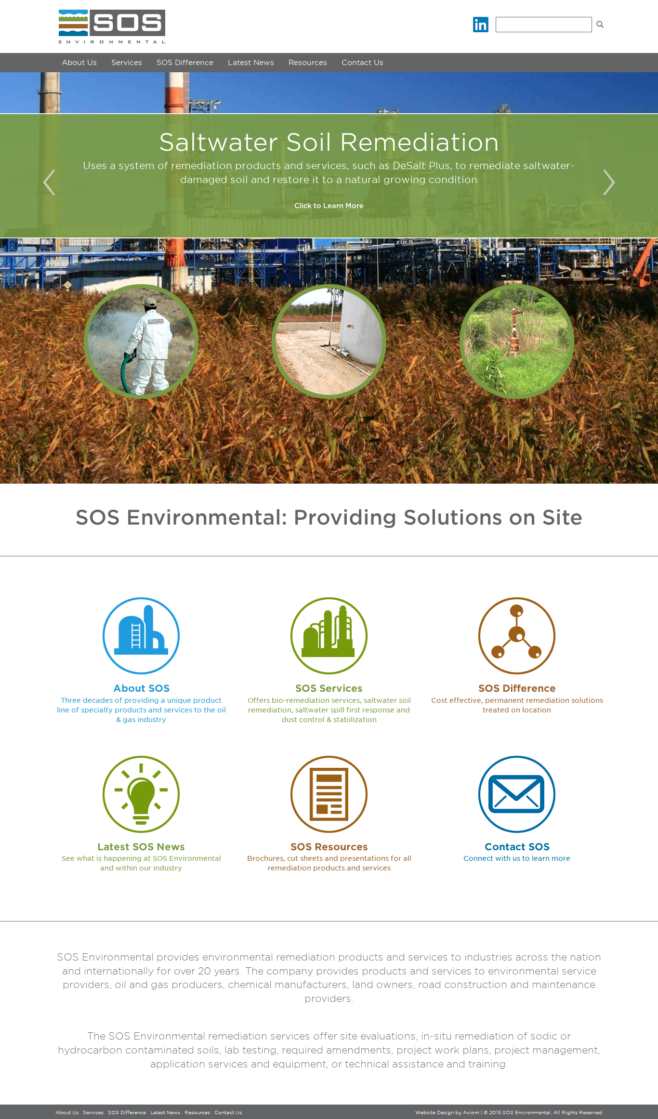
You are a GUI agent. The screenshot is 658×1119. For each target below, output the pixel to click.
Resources (308, 62)
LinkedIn (480, 24)
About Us (79, 62)
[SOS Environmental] (112, 26)
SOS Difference (185, 62)
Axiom (471, 1112)
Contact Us (362, 62)
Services (126, 62)
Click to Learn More (329, 206)
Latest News (251, 62)
